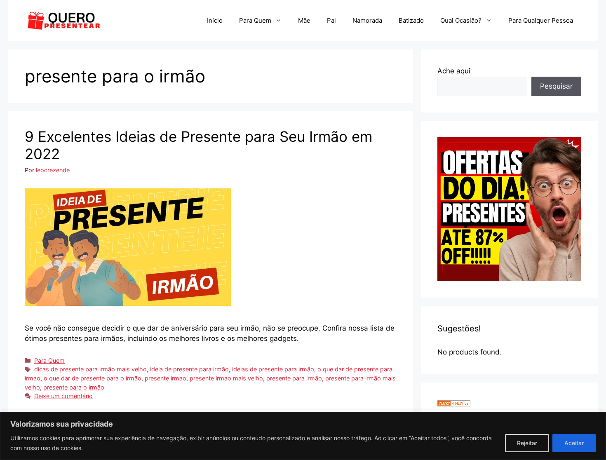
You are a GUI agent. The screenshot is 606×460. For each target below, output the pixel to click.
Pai (331, 20)
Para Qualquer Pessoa (540, 20)
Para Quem (255, 20)
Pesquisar (556, 86)
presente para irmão (294, 378)
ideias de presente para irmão (273, 369)
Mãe (304, 20)
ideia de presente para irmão (189, 369)
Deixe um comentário (63, 395)
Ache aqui (453, 71)
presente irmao (165, 378)
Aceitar (574, 442)
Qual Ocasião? (461, 20)
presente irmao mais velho (226, 378)
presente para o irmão (73, 387)
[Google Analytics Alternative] (453, 404)
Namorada (367, 20)
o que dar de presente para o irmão (92, 378)
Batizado (411, 20)
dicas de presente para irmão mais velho (90, 369)
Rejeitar (527, 442)
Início (215, 20)
